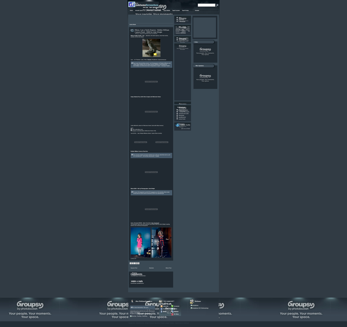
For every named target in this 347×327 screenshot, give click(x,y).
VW (189, 31)
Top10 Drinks (185, 10)
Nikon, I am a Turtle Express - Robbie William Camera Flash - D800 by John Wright (152, 31)
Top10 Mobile (166, 10)
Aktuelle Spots (139, 10)
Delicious (176, 311)
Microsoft (179, 29)
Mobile (164, 311)
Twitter (175, 308)
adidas (183, 33)
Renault (179, 31)
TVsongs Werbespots (184, 111)
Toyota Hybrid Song (183, 40)
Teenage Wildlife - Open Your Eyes (142, 223)
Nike (184, 29)
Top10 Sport (158, 10)
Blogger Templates (170, 323)
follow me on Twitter (185, 128)
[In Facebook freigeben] (136, 263)
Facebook (165, 308)
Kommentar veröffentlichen (137, 283)
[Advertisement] (150, 19)
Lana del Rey (182, 21)
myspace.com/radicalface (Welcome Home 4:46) (144, 130)
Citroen (184, 26)
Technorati (176, 306)
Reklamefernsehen (140, 323)
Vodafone (178, 33)
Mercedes (187, 28)
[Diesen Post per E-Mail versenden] (130, 263)
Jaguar (180, 28)
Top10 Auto (150, 10)
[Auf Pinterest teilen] (138, 263)
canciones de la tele (184, 113)
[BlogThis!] (132, 263)
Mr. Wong (176, 314)
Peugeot (188, 29)
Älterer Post (168, 268)
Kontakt (197, 10)
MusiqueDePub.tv (183, 110)
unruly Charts (182, 119)
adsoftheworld (182, 117)
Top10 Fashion (176, 10)
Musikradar (181, 115)
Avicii (180, 17)
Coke (188, 26)
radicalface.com (139, 129)
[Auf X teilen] (134, 263)
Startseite (151, 268)
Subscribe (165, 306)
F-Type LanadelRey (183, 38)
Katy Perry (181, 19)
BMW (180, 26)
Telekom (185, 31)
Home (131, 10)
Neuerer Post (134, 268)
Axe (177, 26)
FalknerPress (157, 323)
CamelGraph (186, 323)
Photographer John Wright (148, 188)
